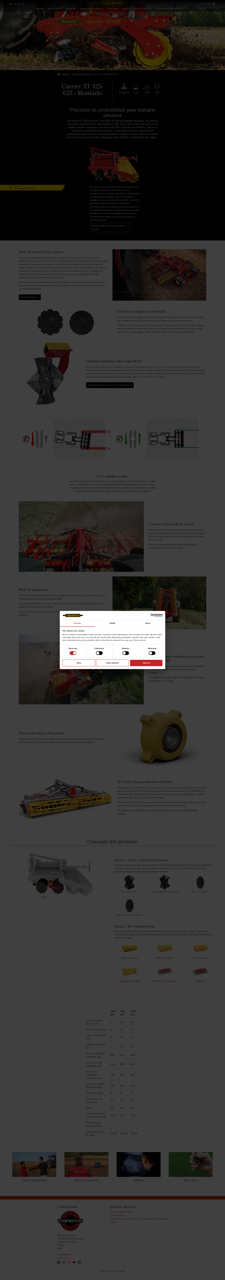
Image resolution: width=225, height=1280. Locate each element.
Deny (79, 663)
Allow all (146, 663)
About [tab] (147, 623)
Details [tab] (112, 623)
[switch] (99, 655)
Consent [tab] (77, 623)
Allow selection (112, 663)
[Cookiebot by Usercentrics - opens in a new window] (152, 615)
